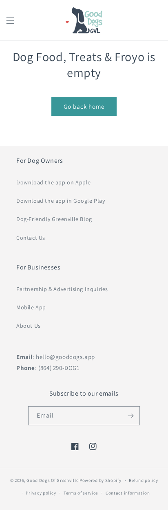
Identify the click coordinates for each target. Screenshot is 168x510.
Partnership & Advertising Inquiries (62, 289)
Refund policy (143, 480)
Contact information (128, 493)
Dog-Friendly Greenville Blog (54, 219)
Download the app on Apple (53, 182)
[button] (10, 20)
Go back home (84, 106)
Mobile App (31, 307)
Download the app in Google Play (60, 200)
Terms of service (81, 493)
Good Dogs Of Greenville (52, 480)
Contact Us (30, 237)
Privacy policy (41, 493)
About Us (28, 325)
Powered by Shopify (101, 480)
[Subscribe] (130, 415)
